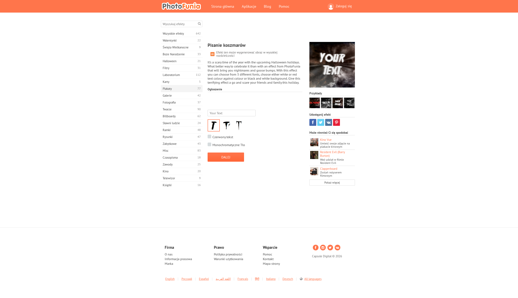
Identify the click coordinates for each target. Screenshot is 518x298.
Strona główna (222, 6)
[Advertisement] (281, 30)
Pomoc (284, 6)
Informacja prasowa (178, 259)
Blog (267, 6)
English (170, 279)
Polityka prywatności (228, 254)
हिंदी (257, 279)
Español (204, 279)
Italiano (271, 279)
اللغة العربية (223, 279)
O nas (169, 254)
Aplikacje (249, 6)
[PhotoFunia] (182, 6)
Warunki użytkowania (228, 259)
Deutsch (287, 279)
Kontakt (268, 259)
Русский (187, 279)
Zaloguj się (344, 6)
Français (243, 279)
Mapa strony (271, 264)
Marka (169, 264)
